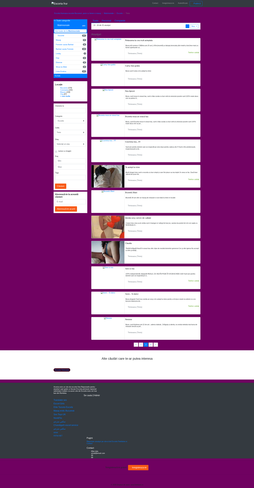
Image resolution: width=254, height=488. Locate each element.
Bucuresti (64, 88)
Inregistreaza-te (168, 3)
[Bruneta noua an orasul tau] (108, 115)
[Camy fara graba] (108, 64)
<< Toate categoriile (62, 20)
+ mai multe (65, 96)
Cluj (61, 94)
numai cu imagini (64, 151)
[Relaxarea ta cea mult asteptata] (108, 39)
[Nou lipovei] (108, 90)
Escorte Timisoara (62, 370)
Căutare (60, 186)
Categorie (58, 116)
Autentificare (183, 3)
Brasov (63, 92)
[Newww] (108, 318)
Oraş (57, 139)
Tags (57, 173)
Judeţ (57, 128)
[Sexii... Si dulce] (108, 293)
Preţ (56, 156)
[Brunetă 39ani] (108, 191)
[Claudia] (107, 263)
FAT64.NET (58, 436)
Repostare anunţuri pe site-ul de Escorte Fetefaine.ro (107, 441)
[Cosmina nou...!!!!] (108, 141)
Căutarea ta (59, 106)
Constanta (64, 90)
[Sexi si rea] (108, 267)
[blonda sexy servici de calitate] (107, 237)
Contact (155, 3)
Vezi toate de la (67, 31)
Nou (194, 26)
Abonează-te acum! (66, 209)
